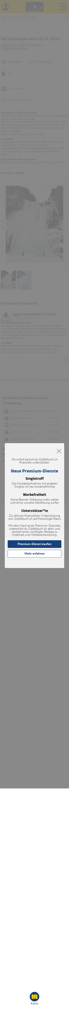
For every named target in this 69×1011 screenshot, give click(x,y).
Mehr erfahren (35, 553)
